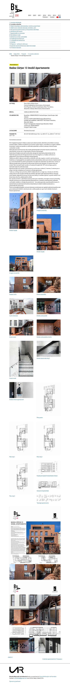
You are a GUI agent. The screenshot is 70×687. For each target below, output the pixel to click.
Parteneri (45, 17)
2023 (34, 15)
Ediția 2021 (17, 54)
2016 (49, 15)
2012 (59, 15)
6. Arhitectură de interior (15, 31)
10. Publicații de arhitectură (16, 38)
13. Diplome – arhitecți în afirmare (18, 44)
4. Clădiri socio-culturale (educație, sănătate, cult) (22, 28)
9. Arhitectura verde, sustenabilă (18, 37)
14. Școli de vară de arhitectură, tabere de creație (22, 46)
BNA (10, 54)
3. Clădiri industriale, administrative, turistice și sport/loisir (24, 26)
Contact (52, 17)
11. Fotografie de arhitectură (17, 40)
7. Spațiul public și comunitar (17, 33)
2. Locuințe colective (33, 54)
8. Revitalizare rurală (14, 35)
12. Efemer (12, 42)
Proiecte (24, 54)
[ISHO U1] (12, 60)
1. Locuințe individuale (15, 22)
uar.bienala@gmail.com (20, 678)
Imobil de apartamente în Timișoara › (52, 659)
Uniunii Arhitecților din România (47, 676)
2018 (44, 15)
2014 (54, 15)
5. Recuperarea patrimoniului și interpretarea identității (24, 29)
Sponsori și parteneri (14, 681)
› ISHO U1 (10, 657)
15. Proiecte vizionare (15, 47)
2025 (29, 15)
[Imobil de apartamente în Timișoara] (58, 60)
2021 (39, 15)
